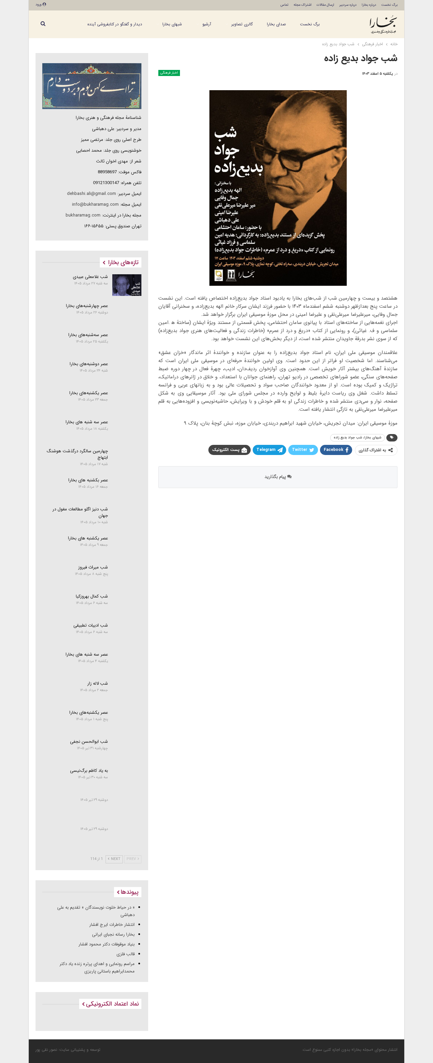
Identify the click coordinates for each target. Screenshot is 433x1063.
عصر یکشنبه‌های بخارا (88, 393)
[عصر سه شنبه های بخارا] (127, 430)
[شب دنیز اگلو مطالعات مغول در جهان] (127, 517)
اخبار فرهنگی (169, 72)
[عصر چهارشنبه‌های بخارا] (127, 314)
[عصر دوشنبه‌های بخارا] (127, 372)
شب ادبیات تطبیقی (90, 625)
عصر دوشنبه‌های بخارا (89, 364)
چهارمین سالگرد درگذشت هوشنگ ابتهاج (77, 454)
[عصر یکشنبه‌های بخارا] (127, 401)
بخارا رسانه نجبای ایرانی (113, 934)
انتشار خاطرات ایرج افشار (112, 924)
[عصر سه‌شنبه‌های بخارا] (127, 343)
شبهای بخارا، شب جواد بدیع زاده (358, 437)
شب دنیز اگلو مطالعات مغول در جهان (80, 512)
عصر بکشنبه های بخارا (88, 480)
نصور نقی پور (46, 1049)
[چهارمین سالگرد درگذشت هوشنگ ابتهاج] (127, 459)
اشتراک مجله (303, 4)
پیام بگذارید (276, 476)
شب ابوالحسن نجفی (89, 741)
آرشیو (206, 24)
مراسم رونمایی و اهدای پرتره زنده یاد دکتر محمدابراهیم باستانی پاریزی (97, 967)
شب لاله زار (97, 683)
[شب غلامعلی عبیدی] (127, 285)
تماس (284, 4)
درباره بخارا (369, 4)
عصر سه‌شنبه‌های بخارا (88, 334)
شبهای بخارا (172, 24)
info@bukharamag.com (95, 204)
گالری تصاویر (242, 24)
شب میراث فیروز (93, 567)
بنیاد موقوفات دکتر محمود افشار (106, 944)
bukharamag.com (83, 215)
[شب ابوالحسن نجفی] (127, 750)
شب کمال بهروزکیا (92, 596)
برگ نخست (389, 4)
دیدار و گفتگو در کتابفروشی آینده (114, 24)
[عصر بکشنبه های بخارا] (127, 488)
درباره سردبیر (348, 4)
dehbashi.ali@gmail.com (91, 193)
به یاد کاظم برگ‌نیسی (89, 770)
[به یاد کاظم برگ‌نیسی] (127, 779)
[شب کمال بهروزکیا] (127, 604)
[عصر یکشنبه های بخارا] (127, 546)
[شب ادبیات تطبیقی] (127, 633)
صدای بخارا (276, 24)
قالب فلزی (125, 954)
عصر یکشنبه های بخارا (88, 538)
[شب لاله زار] (127, 692)
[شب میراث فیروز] (127, 575)
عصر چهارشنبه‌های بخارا (87, 305)
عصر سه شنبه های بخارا (87, 422)
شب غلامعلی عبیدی (90, 276)
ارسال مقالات (325, 4)
